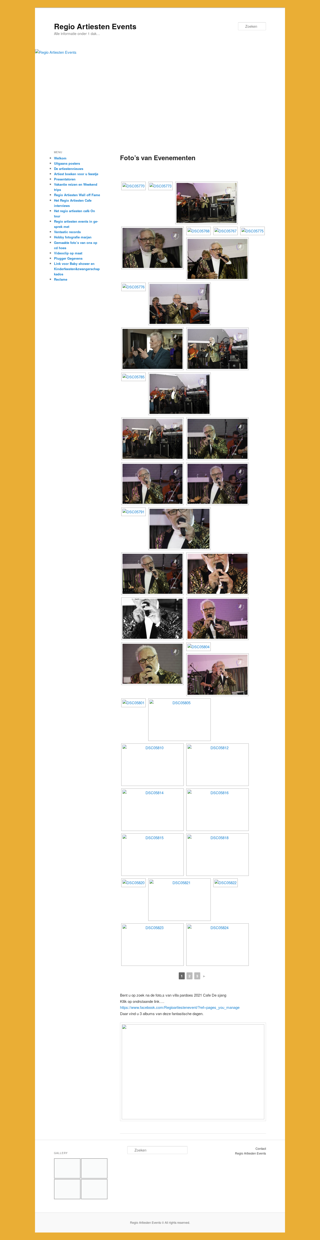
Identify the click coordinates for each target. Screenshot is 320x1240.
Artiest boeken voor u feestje (76, 173)
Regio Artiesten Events (95, 26)
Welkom (60, 158)
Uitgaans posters (67, 163)
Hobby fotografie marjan (73, 237)
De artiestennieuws (68, 168)
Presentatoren (65, 179)
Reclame (60, 279)
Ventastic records (67, 231)
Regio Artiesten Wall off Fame (77, 194)
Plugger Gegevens (68, 258)
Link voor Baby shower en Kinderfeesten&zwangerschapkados (77, 268)
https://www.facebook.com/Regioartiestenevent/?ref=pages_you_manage (180, 1007)
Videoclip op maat (68, 253)
